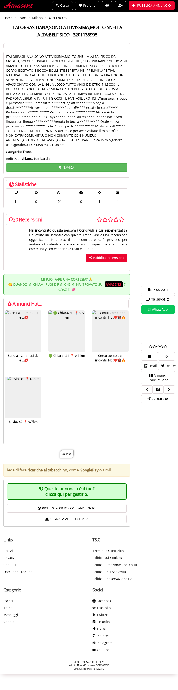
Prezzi (8, 550)
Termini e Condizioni (108, 550)
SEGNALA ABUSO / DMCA (69, 519)
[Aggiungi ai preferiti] (166, 356)
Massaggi (10, 615)
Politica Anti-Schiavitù (109, 572)
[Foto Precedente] (147, 389)
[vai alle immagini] (158, 389)
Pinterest (103, 636)
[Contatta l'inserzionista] (149, 356)
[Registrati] (120, 5)
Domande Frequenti (19, 572)
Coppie (8, 621)
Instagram (104, 643)
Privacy (8, 557)
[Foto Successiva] (169, 389)
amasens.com (85, 661)
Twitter (102, 615)
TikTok (101, 629)
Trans (7, 608)
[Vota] (158, 347)
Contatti (9, 565)
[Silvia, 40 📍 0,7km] (23, 397)
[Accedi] (107, 5)
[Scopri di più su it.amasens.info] (158, 328)
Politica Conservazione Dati (113, 579)
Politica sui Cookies (107, 557)
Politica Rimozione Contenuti (114, 565)
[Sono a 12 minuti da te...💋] (23, 331)
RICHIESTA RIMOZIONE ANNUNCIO (68, 508)
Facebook (103, 601)
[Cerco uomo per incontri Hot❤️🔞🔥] (110, 331)
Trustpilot (104, 608)
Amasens (19, 6)
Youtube (103, 650)
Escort (8, 601)
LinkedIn (103, 621)
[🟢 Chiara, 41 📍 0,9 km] (66, 331)
